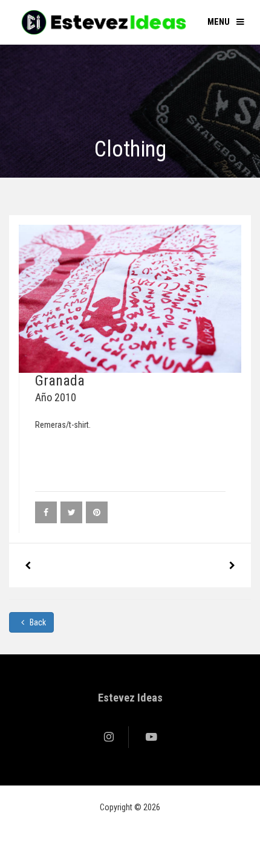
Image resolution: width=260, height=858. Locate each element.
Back (37, 622)
